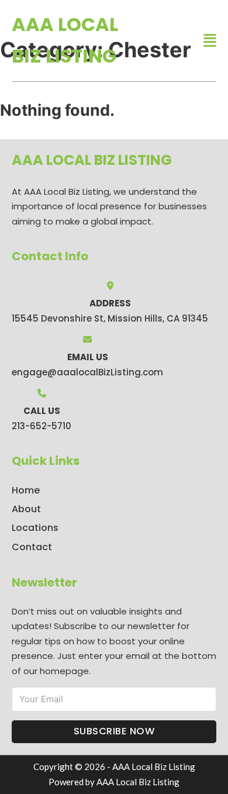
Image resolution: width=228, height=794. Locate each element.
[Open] (209, 40)
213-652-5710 (41, 426)
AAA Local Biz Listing (65, 40)
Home (26, 490)
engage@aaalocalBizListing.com (87, 372)
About (26, 509)
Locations (35, 527)
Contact (32, 547)
